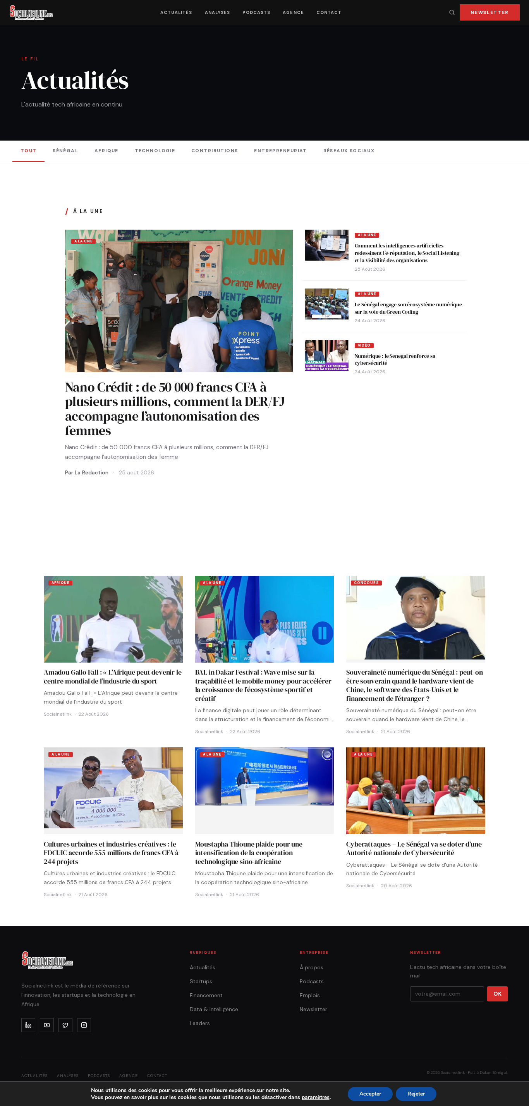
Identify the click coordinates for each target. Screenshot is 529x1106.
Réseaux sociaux (349, 151)
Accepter (370, 1093)
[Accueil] (31, 12)
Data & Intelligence (214, 1009)
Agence (293, 12)
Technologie (155, 151)
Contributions (214, 151)
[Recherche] (452, 12)
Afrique (106, 151)
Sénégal (65, 151)
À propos (311, 967)
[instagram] (84, 1025)
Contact (329, 12)
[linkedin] (28, 1025)
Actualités (176, 12)
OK (497, 993)
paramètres (316, 1097)
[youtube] (47, 1025)
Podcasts (256, 12)
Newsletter (490, 12)
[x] (65, 1025)
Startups (201, 981)
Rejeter (416, 1093)
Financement (206, 995)
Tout (29, 151)
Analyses (217, 12)
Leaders (200, 1023)
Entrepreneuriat (280, 151)
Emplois (310, 995)
